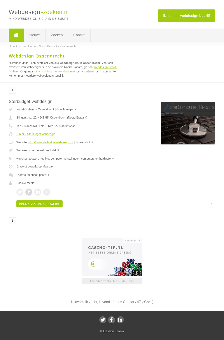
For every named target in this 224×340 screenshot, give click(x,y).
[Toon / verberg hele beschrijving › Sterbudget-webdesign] (69, 150)
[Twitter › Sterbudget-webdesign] (19, 192)
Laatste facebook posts (33, 174)
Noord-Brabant (25, 109)
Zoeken (57, 35)
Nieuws (34, 35)
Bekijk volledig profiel (39, 203)
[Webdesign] (16, 35)
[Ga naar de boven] (211, 203)
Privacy (120, 331)
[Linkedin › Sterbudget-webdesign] (37, 192)
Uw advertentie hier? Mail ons (112, 281)
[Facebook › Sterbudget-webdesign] (28, 192)
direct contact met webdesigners (55, 71)
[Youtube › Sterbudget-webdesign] (46, 192)
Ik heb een (186, 16)
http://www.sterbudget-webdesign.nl (50, 142)
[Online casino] (115, 240)
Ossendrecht (46, 109)
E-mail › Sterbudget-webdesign (35, 134)
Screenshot (84, 142)
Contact (79, 35)
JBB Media (108, 331)
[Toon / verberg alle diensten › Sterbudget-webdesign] (69, 159)
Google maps (66, 109)
